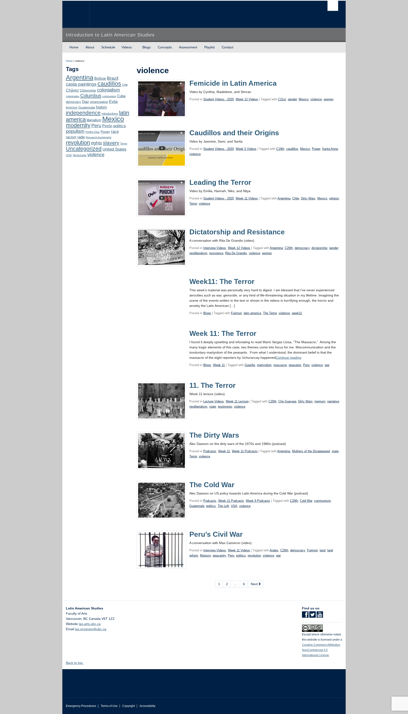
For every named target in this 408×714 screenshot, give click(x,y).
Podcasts (209, 451)
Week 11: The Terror (222, 333)
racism (71, 137)
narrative (333, 401)
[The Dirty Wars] (161, 450)
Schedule (108, 47)
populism (75, 131)
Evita (113, 101)
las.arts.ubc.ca (90, 624)
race (115, 131)
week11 (297, 313)
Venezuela (79, 155)
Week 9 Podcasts (258, 501)
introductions (110, 113)
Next (255, 584)
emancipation (99, 102)
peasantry (219, 555)
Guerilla (250, 365)
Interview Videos (214, 248)
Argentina (79, 77)
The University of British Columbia (75, 14)
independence (83, 113)
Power (105, 132)
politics (119, 126)
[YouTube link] (320, 616)
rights (96, 142)
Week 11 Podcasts (245, 451)
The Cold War (211, 485)
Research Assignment (98, 137)
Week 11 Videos (247, 198)
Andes (274, 550)
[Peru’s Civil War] (161, 549)
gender (292, 99)
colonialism (108, 90)
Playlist (209, 47)
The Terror (270, 313)
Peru (96, 125)
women (328, 99)
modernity (78, 125)
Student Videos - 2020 (218, 99)
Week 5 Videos (246, 149)
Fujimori (236, 313)
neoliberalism (198, 253)
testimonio (225, 406)
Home (73, 47)
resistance (216, 253)
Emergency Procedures (81, 706)
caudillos (109, 83)
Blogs (146, 47)
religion (334, 198)
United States (114, 149)
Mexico (113, 119)
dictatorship (319, 248)
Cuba (121, 96)
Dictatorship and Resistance (237, 232)
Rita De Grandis (236, 253)
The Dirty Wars (214, 435)
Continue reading (288, 357)
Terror (123, 143)
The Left (223, 506)
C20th (289, 248)
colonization (72, 96)
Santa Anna (330, 149)
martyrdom (264, 365)
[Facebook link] (305, 616)
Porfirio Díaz (92, 132)
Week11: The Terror (222, 281)
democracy (73, 102)
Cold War (306, 501)
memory (319, 401)
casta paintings (81, 84)
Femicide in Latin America (233, 83)
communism (109, 96)
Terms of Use (109, 706)
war (327, 365)
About (89, 47)
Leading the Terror (220, 182)
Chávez (72, 90)
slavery (111, 142)
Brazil (112, 78)
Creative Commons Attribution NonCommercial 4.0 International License (321, 650)
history (101, 107)
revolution (78, 142)
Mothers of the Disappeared (311, 451)
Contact (227, 47)
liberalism (94, 120)
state (212, 406)
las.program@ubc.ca (90, 629)
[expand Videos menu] (136, 47)
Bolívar (100, 78)
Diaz (85, 102)
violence (95, 154)
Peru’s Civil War (216, 534)
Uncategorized (84, 149)
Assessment (188, 47)
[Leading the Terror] (161, 197)
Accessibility (147, 706)
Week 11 (219, 365)
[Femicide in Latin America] (161, 98)
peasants (295, 365)
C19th (280, 149)
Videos (127, 47)
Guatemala (86, 107)
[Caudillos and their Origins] (161, 148)
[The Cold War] (161, 500)
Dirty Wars (308, 198)
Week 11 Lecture (237, 401)
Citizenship (88, 90)
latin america (252, 313)
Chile (125, 84)
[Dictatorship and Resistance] (161, 247)
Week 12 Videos (247, 99)
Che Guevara (287, 401)
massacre (280, 365)
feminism (71, 107)
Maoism (205, 555)
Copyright (128, 706)
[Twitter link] (312, 616)
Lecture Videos (213, 401)
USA (69, 155)
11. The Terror (212, 385)
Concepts (165, 47)
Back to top (75, 663)
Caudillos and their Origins (234, 133)
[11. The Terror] (161, 400)
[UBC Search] (332, 6)
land (322, 550)
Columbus (90, 95)
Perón (107, 126)
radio (81, 137)
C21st (282, 99)
